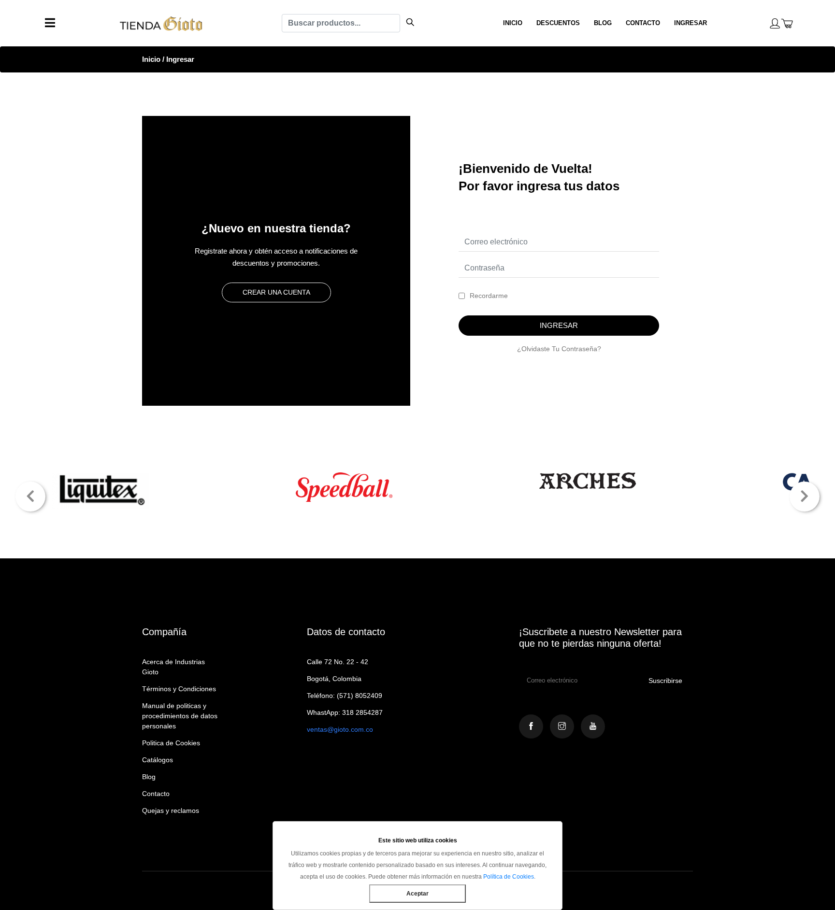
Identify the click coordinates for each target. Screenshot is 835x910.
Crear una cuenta (276, 292)
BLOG (603, 23)
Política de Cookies (508, 876)
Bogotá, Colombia (334, 678)
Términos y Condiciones (179, 689)
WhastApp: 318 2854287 (345, 712)
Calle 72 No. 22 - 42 (337, 662)
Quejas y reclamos (170, 810)
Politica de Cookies (171, 743)
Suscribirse (665, 680)
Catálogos (157, 760)
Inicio (151, 59)
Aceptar (417, 893)
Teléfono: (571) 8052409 (344, 695)
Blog (149, 777)
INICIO (512, 23)
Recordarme (489, 295)
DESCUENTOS (558, 23)
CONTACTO (643, 23)
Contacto (156, 793)
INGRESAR (690, 23)
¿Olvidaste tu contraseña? (559, 349)
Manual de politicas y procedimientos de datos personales (179, 716)
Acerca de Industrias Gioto (173, 667)
